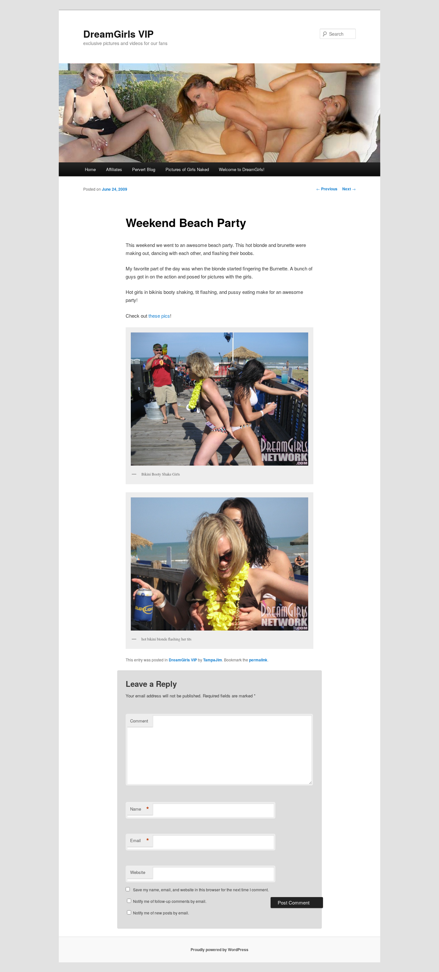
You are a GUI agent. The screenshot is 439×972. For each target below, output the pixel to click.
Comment (139, 721)
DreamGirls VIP (118, 34)
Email (139, 840)
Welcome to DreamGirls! (241, 169)
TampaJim (212, 660)
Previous (326, 189)
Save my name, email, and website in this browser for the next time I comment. (201, 889)
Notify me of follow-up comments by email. (169, 901)
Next (349, 189)
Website (137, 872)
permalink (258, 660)
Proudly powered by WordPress (219, 949)
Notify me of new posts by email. (161, 912)
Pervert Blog (143, 169)
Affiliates (114, 169)
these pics (159, 315)
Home (90, 169)
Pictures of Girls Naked (187, 169)
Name (139, 809)
